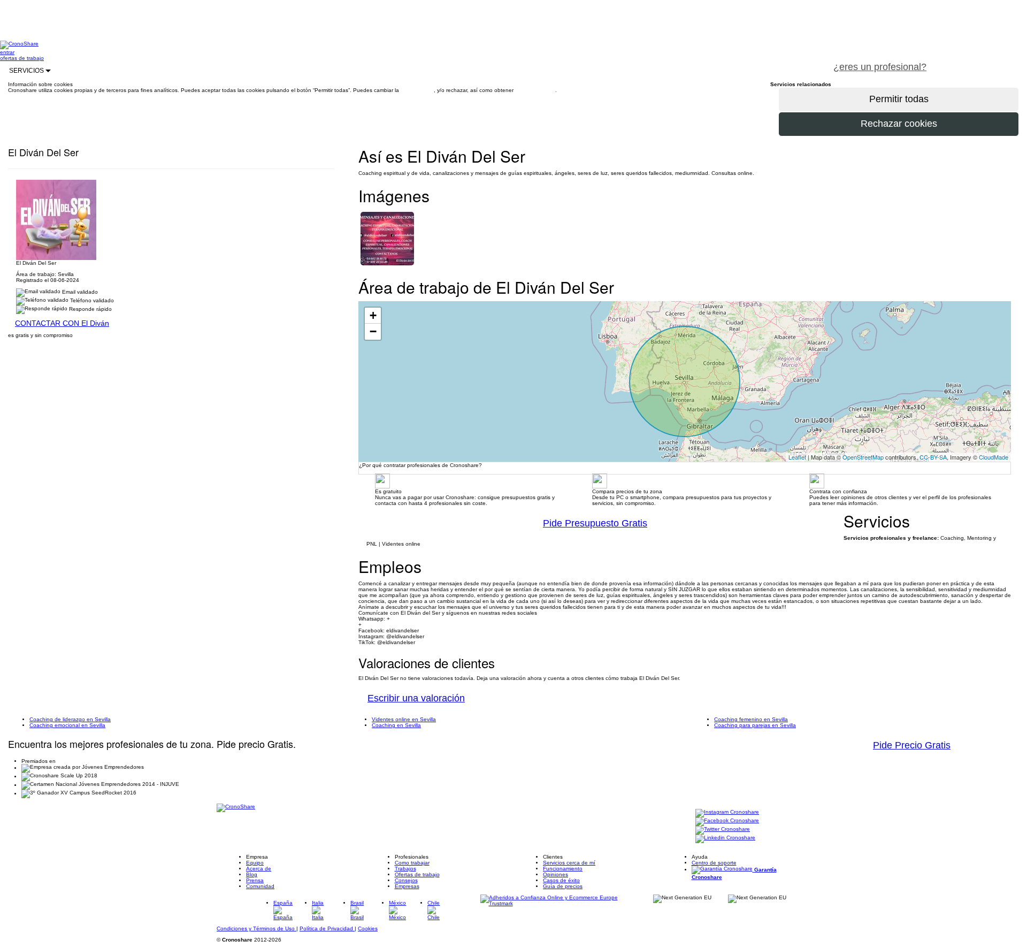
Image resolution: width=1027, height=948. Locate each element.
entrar (7, 52)
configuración (417, 90)
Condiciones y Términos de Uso (256, 928)
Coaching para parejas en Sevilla (755, 725)
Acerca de (258, 868)
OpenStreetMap (863, 457)
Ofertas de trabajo (417, 874)
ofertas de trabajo (22, 58)
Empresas (407, 886)
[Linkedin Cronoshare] (725, 839)
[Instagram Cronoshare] (727, 813)
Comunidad (260, 886)
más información (535, 90)
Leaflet (797, 457)
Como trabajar (412, 863)
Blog (251, 874)
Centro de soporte (714, 863)
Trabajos (405, 868)
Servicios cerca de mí (569, 863)
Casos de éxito (561, 880)
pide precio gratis (981, 61)
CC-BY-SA (933, 457)
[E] (387, 238)
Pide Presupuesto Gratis (595, 523)
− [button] (373, 331)
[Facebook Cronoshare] (727, 821)
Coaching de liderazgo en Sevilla (70, 719)
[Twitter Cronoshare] (722, 830)
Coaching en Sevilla (396, 725)
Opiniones (555, 874)
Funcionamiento (563, 868)
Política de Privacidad (327, 928)
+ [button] (373, 315)
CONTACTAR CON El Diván (62, 323)
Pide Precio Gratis (912, 745)
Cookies (368, 928)
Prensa (255, 880)
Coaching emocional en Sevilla (67, 725)
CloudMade (993, 457)
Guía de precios (563, 886)
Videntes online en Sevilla (404, 719)
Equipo (255, 863)
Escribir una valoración (416, 698)
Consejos (406, 880)
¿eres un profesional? (879, 67)
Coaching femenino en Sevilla (751, 719)
